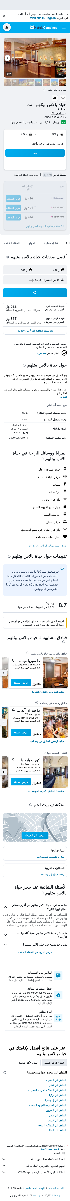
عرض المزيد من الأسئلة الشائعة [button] (35, 952)
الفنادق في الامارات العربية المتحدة (47, 1105)
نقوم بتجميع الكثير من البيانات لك (45, 1166)
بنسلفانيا (56, 1195)
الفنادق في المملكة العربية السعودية (47, 1090)
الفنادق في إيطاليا (57, 1130)
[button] (4, 16)
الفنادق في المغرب (56, 1080)
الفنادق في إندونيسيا (55, 1100)
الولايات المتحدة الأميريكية (33, 1188)
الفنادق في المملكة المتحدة (52, 1125)
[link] (48, 691)
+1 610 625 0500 (55, 117)
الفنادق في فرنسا (57, 1120)
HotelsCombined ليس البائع (48, 1159)
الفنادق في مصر (57, 1115)
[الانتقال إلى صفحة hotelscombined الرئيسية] (44, 27)
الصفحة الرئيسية (56, 1188)
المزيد (63, 396)
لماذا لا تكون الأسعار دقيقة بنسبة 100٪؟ (41, 1172)
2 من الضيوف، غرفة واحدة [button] (47, 143)
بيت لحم (36, 1195)
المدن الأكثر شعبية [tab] (28, 1062)
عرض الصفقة (21, 682)
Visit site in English (43, 18)
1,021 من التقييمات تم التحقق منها (31, 122)
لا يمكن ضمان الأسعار (49, 1148)
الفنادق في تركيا (57, 1095)
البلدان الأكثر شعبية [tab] (54, 1062)
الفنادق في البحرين (56, 1110)
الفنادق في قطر (57, 1085)
